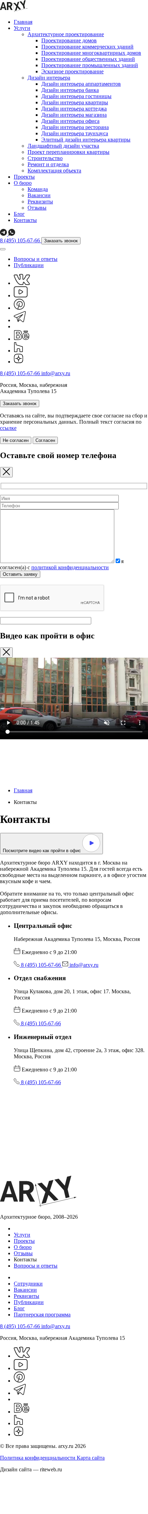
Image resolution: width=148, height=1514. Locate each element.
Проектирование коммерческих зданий (87, 47)
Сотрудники (28, 1284)
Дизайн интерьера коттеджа (74, 109)
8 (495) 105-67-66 (20, 240)
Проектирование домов (69, 40)
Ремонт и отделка (48, 164)
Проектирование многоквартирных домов (91, 53)
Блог (19, 214)
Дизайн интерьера (49, 78)
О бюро (23, 183)
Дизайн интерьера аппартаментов (81, 84)
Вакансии (39, 195)
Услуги (22, 28)
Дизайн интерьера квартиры (74, 102)
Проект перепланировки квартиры (68, 152)
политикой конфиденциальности (70, 567)
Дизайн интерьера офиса (70, 121)
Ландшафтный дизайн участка (63, 146)
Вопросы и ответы (35, 259)
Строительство (45, 158)
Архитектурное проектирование (66, 34)
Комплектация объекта (54, 170)
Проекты (24, 177)
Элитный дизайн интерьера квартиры (85, 139)
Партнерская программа (42, 1314)
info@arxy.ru (55, 373)
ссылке (8, 428)
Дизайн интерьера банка (70, 90)
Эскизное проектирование (72, 71)
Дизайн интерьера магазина (74, 115)
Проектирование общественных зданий (88, 59)
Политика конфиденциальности (38, 1458)
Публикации (29, 265)
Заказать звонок (61, 240)
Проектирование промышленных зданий (89, 65)
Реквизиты (40, 201)
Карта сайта (91, 1458)
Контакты (25, 220)
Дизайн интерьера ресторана (75, 127)
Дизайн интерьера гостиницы (76, 96)
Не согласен (16, 440)
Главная (23, 22)
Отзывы (37, 208)
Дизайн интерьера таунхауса (74, 133)
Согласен (45, 440)
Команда (38, 189)
